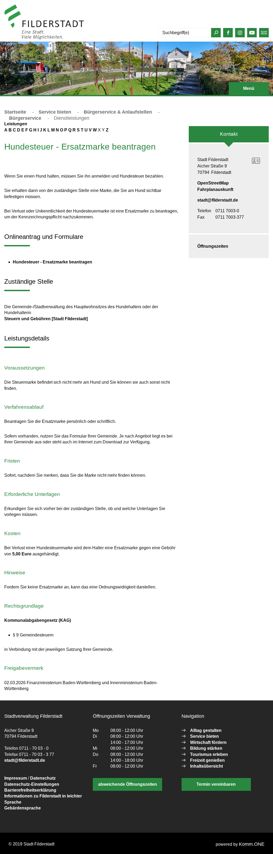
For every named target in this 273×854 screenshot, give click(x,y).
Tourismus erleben (209, 754)
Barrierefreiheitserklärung (30, 790)
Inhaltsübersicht (206, 766)
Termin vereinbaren (216, 784)
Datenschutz (43, 778)
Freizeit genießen (207, 760)
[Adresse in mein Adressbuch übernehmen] (256, 161)
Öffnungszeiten (212, 246)
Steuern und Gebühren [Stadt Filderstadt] (46, 318)
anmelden (94, 38)
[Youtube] (252, 34)
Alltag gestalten (206, 730)
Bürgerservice (25, 118)
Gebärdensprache (22, 808)
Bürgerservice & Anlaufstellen (118, 112)
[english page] (263, 34)
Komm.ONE (251, 844)
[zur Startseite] (44, 38)
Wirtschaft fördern (208, 742)
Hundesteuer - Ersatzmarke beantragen (52, 262)
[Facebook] (228, 34)
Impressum (15, 778)
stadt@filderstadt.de (217, 200)
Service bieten (55, 112)
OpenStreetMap (213, 183)
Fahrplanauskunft (215, 189)
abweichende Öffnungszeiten (127, 784)
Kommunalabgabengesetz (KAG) (37, 620)
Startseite (15, 112)
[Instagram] (240, 34)
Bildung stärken (206, 748)
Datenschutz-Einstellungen (31, 784)
